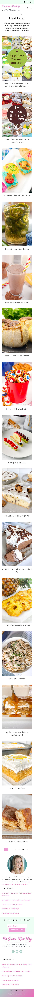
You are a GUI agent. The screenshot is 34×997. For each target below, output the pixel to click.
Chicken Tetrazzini (17, 679)
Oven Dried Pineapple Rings (17, 625)
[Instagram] (30, 2)
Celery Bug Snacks (17, 462)
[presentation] (17, 58)
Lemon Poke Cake (17, 788)
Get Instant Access (17, 929)
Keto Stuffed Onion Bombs (17, 356)
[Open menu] (27, 8)
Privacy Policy (20, 990)
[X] (27, 2)
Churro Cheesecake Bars (17, 841)
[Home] (10, 14)
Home (10, 990)
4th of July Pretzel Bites (17, 409)
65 (23, 849)
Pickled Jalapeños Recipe (17, 249)
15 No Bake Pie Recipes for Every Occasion (16, 900)
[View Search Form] (31, 8)
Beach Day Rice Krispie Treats (17, 196)
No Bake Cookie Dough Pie (17, 516)
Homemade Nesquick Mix (17, 302)
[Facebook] (24, 2)
